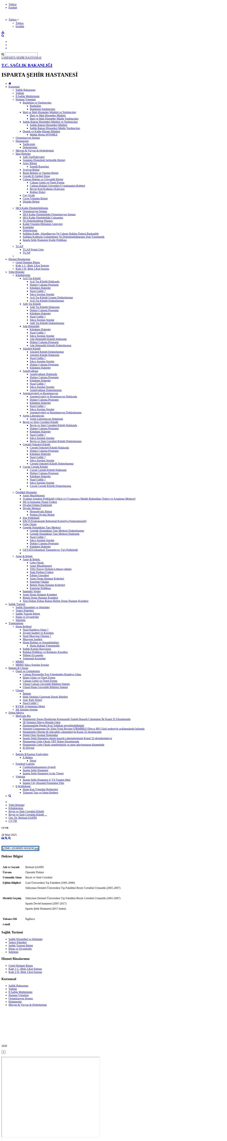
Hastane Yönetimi (26, 99)
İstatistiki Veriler (32, 591)
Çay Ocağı (29, 195)
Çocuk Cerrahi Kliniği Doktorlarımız (50, 485)
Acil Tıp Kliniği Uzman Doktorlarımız (51, 297)
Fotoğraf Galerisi (25, 763)
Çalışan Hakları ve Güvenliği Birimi (43, 179)
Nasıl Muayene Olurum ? (37, 636)
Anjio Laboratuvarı (33, 415)
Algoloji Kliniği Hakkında (44, 354)
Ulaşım (20, 690)
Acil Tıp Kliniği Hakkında (44, 281)
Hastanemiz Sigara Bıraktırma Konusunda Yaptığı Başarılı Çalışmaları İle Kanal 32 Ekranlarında (77, 719)
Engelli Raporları (39, 166)
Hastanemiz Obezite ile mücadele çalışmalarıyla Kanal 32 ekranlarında (62, 731)
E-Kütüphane (23, 786)
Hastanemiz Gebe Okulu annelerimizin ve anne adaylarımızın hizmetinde (63, 744)
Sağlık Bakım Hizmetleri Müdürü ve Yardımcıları (50, 121)
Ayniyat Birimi (31, 169)
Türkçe (12, 4)
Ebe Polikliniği (31, 517)
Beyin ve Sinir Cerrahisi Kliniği (40, 422)
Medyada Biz (23, 715)
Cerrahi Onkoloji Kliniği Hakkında (49, 447)
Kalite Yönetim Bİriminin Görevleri (43, 224)
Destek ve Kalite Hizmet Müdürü (41, 131)
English (13, 7)
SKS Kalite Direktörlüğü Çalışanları (43, 217)
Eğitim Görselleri (39, 575)
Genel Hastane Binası (28, 262)
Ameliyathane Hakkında (43, 374)
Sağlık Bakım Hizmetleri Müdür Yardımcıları (55, 128)
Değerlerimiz (30, 147)
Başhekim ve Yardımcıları (37, 102)
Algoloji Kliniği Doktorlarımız (47, 351)
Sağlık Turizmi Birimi (28, 613)
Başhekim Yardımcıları (42, 109)
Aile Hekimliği (31, 326)
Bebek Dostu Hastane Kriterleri (47, 584)
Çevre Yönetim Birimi (35, 198)
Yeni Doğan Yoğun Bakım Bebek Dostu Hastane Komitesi (55, 600)
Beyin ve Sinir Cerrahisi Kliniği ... (28, 814)
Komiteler (28, 227)
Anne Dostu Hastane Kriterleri (47, 578)
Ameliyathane (30, 370)
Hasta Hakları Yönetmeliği (45, 645)
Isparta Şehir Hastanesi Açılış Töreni (43, 773)
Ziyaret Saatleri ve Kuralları (38, 632)
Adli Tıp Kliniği (32, 303)
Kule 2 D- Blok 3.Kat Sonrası (32, 268)
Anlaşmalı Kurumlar (34, 658)
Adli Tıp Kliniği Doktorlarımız (47, 323)
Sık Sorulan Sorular (27, 709)
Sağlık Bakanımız (25, 89)
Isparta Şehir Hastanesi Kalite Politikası (45, 240)
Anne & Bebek (24, 556)
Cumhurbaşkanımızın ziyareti (39, 767)
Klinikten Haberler (40, 287)
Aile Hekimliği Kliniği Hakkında (48, 339)
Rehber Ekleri (37, 192)
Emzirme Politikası (40, 588)
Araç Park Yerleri (32, 699)
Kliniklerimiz (23, 275)
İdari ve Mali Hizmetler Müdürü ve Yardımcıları (49, 112)
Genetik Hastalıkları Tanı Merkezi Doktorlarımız (57, 530)
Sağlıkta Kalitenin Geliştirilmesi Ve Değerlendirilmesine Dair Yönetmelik (63, 236)
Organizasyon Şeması (28, 137)
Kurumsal (14, 86)
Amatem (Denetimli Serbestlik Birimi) (44, 160)
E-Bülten (28, 757)
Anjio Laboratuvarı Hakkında (46, 418)
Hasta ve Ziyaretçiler (27, 616)
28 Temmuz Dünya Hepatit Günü (41, 722)
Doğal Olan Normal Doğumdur (40, 735)
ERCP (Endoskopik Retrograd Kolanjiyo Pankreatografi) (55, 521)
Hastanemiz (22, 140)
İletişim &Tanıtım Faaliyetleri (32, 754)
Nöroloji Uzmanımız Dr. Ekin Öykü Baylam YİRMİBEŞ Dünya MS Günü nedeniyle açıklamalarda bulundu (84, 728)
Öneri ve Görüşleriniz (28, 671)
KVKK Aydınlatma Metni (30, 706)
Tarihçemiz (29, 144)
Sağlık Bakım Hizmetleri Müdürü (48, 125)
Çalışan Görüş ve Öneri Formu (47, 182)
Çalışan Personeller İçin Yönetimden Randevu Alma (52, 674)
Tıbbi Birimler (16, 271)
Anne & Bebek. (31, 559)
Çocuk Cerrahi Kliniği (35, 466)
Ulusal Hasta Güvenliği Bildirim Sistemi (45, 687)
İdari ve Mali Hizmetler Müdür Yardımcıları (54, 118)
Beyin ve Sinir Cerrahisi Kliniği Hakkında (53, 425)
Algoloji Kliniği (31, 348)
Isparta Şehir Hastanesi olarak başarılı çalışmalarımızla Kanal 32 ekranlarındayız (67, 738)
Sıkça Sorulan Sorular (42, 294)
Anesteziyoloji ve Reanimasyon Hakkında (53, 396)
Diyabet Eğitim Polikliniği (37, 505)
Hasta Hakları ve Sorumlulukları (41, 642)
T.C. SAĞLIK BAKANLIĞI (26, 65)
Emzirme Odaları (39, 581)
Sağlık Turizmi (17, 604)
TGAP (19, 246)
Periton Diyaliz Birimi (42, 514)
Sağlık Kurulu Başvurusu (37, 648)
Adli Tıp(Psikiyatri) (34, 156)
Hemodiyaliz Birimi (41, 511)
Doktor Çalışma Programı (44, 284)
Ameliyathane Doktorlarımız (46, 390)
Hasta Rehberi (24, 626)
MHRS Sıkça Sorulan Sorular (32, 664)
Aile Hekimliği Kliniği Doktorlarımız (50, 345)
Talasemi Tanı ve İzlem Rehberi (40, 792)
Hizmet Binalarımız (19, 259)
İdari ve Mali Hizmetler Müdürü (48, 115)
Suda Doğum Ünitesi (41, 572)
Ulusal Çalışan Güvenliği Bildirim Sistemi (46, 683)
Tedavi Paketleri (25, 610)
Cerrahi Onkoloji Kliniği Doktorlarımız (52, 463)
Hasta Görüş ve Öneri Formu (39, 677)
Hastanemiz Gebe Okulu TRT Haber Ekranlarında (51, 741)
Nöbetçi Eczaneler (33, 655)
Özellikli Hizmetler (26, 492)
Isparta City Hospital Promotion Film (43, 783)
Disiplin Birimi (31, 201)
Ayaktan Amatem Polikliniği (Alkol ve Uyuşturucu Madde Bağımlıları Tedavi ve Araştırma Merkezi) (79, 498)
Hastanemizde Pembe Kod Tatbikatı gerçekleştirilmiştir (53, 725)
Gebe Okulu (30, 524)
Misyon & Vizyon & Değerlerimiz (35, 150)
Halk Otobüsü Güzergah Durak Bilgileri (45, 696)
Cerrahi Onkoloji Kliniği (36, 444)
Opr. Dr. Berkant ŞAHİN (23, 817)
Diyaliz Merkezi (32, 508)
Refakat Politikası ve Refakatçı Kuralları (45, 652)
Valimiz (20, 93)
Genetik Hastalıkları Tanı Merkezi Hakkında (54, 533)
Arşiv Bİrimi (30, 163)
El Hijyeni (28, 747)
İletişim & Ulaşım (18, 668)
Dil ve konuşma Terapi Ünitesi (40, 501)
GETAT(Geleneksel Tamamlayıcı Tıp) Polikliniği (50, 549)
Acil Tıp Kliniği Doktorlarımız (47, 300)
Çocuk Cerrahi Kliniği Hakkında (48, 469)
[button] (14, 19)
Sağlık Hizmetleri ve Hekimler (33, 607)
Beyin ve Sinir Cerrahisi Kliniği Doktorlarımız (56, 441)
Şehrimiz (21, 620)
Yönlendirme (16, 623)
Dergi (33, 760)
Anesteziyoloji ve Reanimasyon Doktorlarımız (56, 412)
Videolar (20, 776)
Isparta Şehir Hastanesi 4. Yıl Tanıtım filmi (46, 779)
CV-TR (13, 820)
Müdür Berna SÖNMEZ (43, 134)
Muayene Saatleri (32, 639)
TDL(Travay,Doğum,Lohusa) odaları (50, 568)
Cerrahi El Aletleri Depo (36, 176)
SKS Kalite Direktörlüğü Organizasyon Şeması (49, 214)
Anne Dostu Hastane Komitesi (40, 594)
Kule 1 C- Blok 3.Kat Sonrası (32, 265)
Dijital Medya (16, 712)
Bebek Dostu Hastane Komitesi (40, 597)
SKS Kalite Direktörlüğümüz (32, 208)
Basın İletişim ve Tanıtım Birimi (40, 172)
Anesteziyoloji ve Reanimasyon (40, 393)
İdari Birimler (23, 153)
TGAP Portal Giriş (33, 249)
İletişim (27, 693)
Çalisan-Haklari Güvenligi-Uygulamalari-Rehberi (57, 185)
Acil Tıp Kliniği (32, 278)
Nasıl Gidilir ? (38, 291)
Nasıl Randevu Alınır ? (35, 629)
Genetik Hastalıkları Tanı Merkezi (42, 527)
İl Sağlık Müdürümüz (28, 96)
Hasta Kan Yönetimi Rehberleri (40, 789)
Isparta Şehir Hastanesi (35, 770)
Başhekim (35, 105)
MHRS (20, 661)
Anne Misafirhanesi (34, 495)
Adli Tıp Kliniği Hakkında (45, 307)
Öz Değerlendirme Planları (38, 220)
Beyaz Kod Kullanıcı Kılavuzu (47, 188)
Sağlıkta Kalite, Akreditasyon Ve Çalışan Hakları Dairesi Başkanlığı (61, 233)
